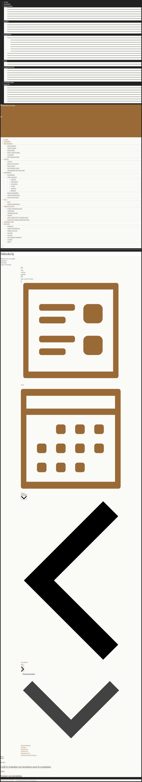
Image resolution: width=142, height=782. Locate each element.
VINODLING (10, 72)
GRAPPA (13, 41)
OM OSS (9, 95)
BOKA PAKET (11, 28)
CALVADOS (14, 45)
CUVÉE (13, 48)
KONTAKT (10, 87)
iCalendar (23, 747)
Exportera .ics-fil (25, 753)
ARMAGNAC (14, 43)
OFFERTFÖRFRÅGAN (13, 57)
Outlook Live (24, 751)
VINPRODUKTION (12, 74)
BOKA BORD (11, 13)
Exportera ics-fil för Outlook (28, 755)
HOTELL (9, 23)
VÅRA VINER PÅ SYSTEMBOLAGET (17, 78)
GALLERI (9, 93)
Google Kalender (25, 745)
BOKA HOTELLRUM (13, 26)
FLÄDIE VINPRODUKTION (14, 69)
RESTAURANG (11, 8)
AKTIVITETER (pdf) (12, 59)
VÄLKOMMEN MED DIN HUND (15, 32)
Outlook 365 (24, 749)
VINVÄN (9, 76)
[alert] (21, 271)
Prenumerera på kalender (29, 674)
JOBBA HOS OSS (12, 91)
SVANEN (9, 100)
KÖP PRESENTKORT (13, 19)
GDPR (9, 102)
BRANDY (13, 52)
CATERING (10, 17)
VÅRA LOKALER (12, 39)
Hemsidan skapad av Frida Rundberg (26, 780)
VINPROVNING (11, 10)
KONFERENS (11, 37)
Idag (22, 664)
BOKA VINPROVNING (13, 15)
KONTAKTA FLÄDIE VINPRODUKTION (18, 80)
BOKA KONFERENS (12, 54)
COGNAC (13, 50)
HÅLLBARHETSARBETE (14, 98)
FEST (8, 63)
